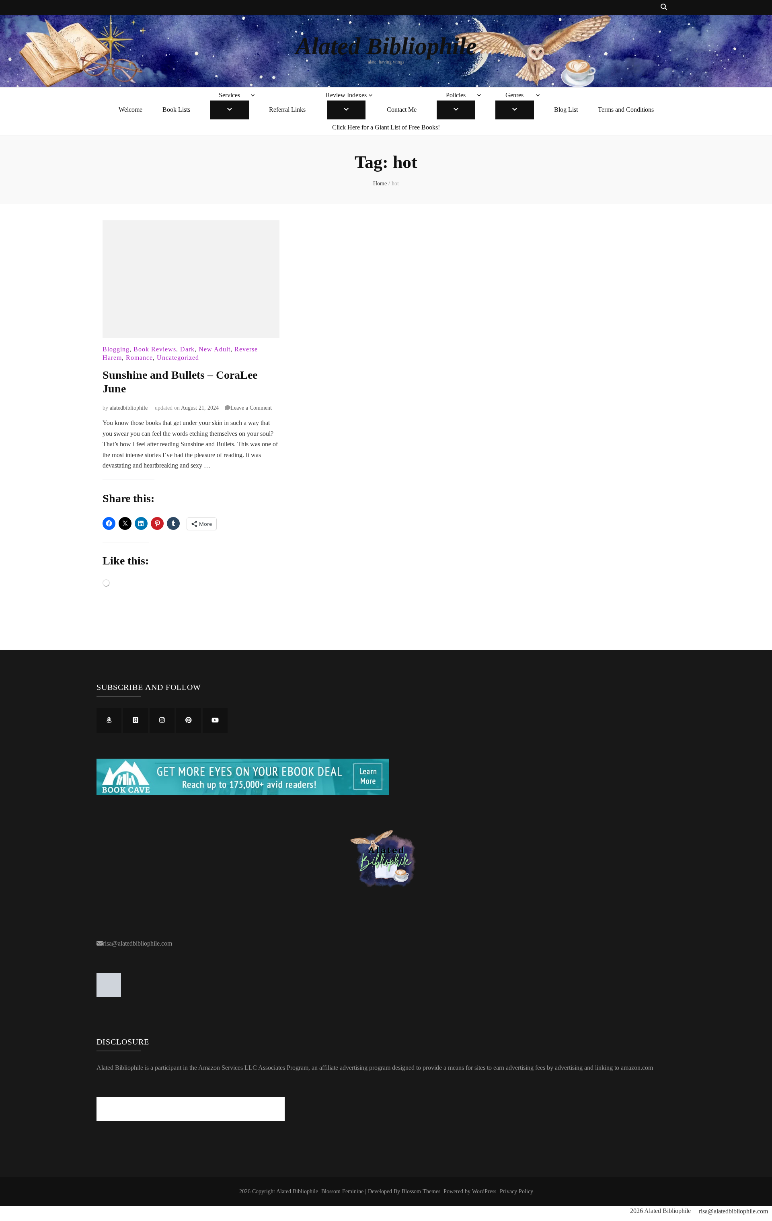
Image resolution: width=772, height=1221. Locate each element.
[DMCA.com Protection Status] (108, 994)
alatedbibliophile (129, 408)
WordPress (484, 1191)
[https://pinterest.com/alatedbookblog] (188, 720)
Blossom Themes (421, 1191)
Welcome (130, 109)
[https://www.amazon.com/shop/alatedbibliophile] (108, 720)
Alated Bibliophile (386, 46)
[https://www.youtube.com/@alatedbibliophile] (215, 720)
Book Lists (176, 109)
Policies (456, 95)
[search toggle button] (664, 7)
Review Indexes (346, 95)
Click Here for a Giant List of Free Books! (386, 127)
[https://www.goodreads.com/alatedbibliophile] (135, 720)
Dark (187, 349)
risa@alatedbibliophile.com (137, 943)
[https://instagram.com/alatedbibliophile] (162, 720)
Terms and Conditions (626, 109)
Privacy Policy (516, 1191)
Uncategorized (178, 357)
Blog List (566, 109)
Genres (514, 95)
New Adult (214, 349)
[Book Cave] (242, 792)
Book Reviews (154, 349)
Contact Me (402, 109)
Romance (139, 357)
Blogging (116, 349)
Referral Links (287, 109)
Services (229, 95)
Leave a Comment (251, 408)
